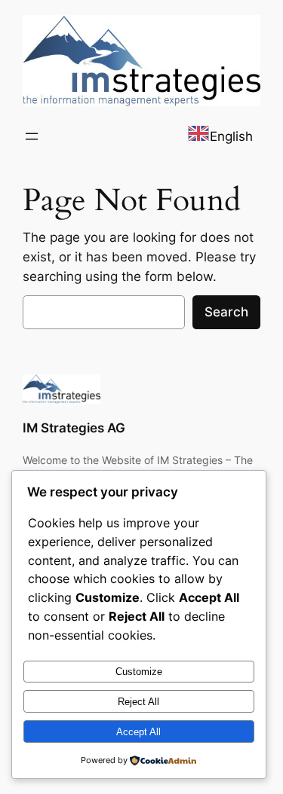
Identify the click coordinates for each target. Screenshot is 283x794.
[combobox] (220, 136)
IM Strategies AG (74, 427)
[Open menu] (32, 136)
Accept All (138, 732)
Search (226, 311)
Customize (138, 671)
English (231, 136)
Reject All (138, 701)
